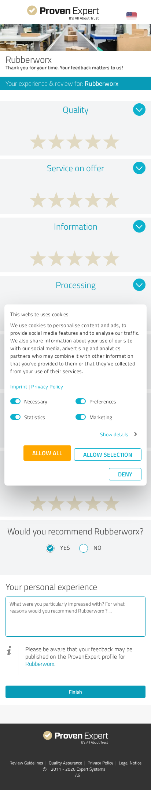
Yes (65, 548)
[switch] (81, 401)
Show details (114, 434)
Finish (75, 691)
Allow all (47, 453)
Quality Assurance (65, 763)
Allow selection (107, 454)
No (97, 548)
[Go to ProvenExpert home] (63, 18)
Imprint (18, 386)
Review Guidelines (26, 763)
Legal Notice (130, 763)
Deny (125, 474)
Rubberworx (39, 664)
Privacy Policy (47, 386)
